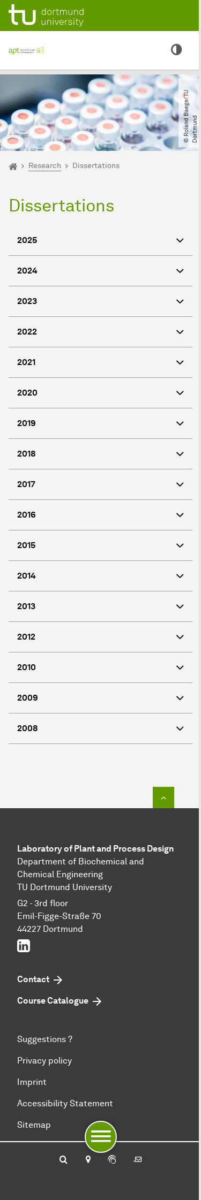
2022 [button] (27, 331)
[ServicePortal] (112, 1160)
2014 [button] (26, 576)
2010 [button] (26, 667)
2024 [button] (27, 270)
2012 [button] (26, 637)
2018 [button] (26, 454)
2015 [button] (26, 545)
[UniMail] (138, 1160)
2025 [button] (27, 240)
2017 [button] (26, 484)
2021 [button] (26, 362)
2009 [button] (27, 698)
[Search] (63, 1160)
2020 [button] (27, 393)
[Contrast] (176, 50)
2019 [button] (26, 423)
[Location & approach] (87, 1160)
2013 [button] (26, 606)
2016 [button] (26, 515)
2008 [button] (27, 728)
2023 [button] (27, 301)
